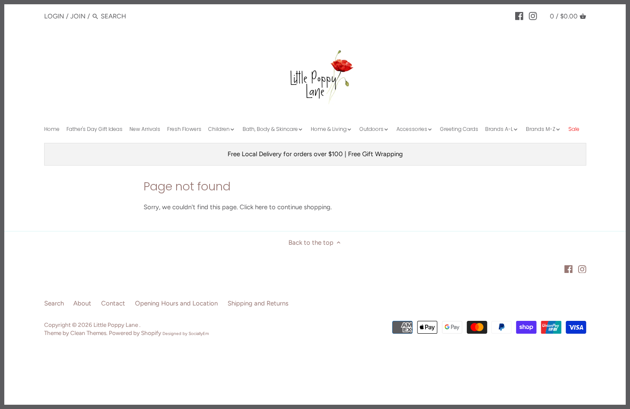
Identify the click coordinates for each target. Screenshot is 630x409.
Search (54, 303)
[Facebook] (519, 16)
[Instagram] (533, 16)
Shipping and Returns (258, 303)
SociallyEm (199, 333)
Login (54, 16)
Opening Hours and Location (176, 303)
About (82, 303)
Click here (253, 207)
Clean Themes (88, 332)
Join (78, 16)
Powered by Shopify (135, 332)
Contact (113, 303)
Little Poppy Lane (116, 324)
